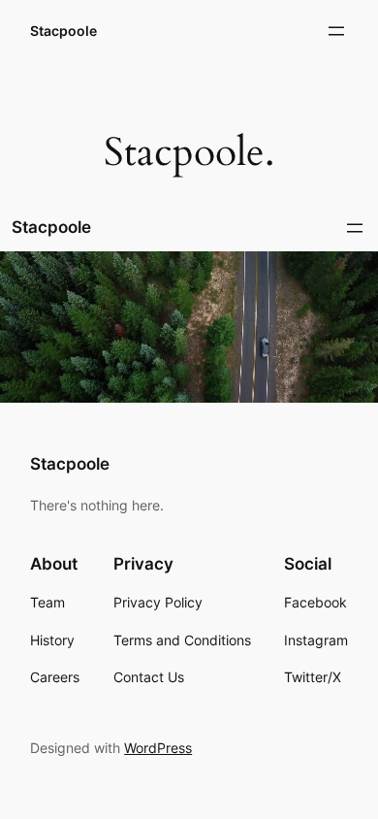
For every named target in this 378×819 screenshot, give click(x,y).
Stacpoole (63, 30)
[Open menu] (336, 31)
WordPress (158, 747)
